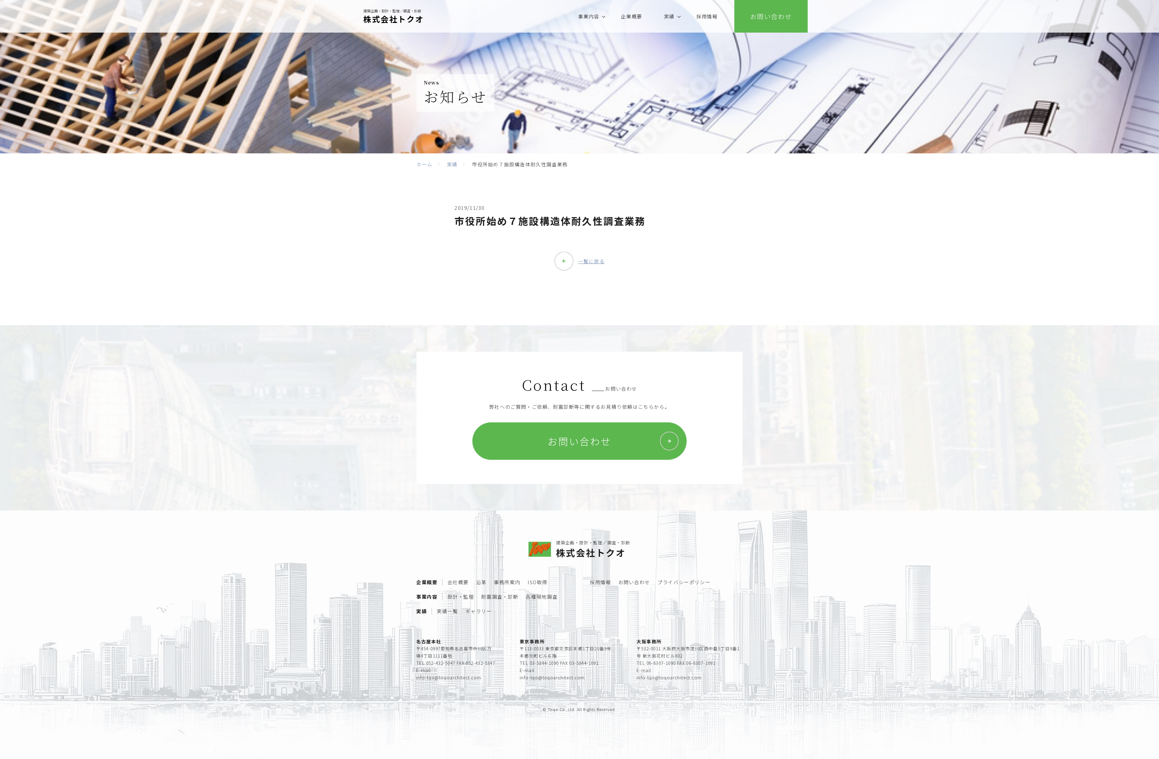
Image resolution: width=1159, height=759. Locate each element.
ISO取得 (538, 582)
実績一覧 (447, 611)
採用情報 (706, 16)
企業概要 (631, 16)
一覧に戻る (591, 261)
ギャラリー (478, 611)
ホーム (425, 164)
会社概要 (457, 582)
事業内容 (588, 16)
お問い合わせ (579, 441)
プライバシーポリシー (683, 582)
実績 (669, 16)
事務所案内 (507, 582)
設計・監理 (460, 596)
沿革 (481, 582)
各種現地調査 (542, 596)
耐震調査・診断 (499, 596)
